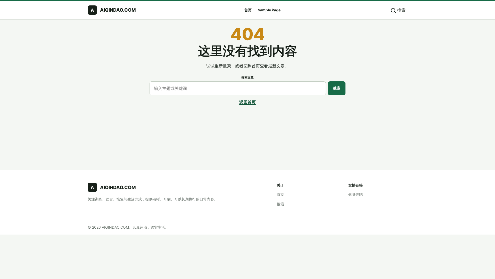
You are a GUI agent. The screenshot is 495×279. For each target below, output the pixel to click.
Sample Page (269, 10)
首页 (248, 10)
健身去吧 (355, 194)
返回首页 (247, 102)
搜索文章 (247, 77)
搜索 (336, 88)
